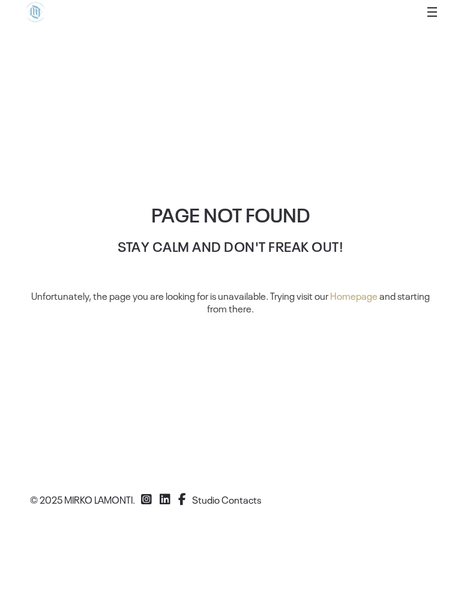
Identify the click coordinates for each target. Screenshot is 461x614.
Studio (206, 499)
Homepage (354, 295)
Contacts (241, 499)
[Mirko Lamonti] (35, 12)
